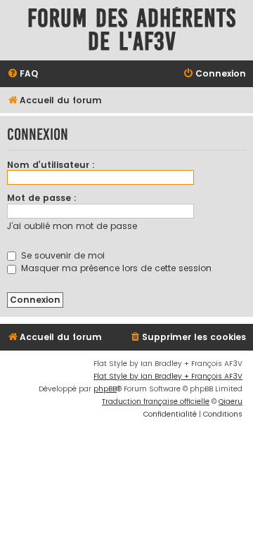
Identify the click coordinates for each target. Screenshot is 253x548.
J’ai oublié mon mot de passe (72, 226)
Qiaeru (230, 401)
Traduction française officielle (155, 401)
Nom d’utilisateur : (51, 165)
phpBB (105, 389)
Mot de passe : (42, 198)
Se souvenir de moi (61, 255)
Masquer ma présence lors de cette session (115, 268)
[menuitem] (22, 74)
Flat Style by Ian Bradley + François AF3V (167, 376)
